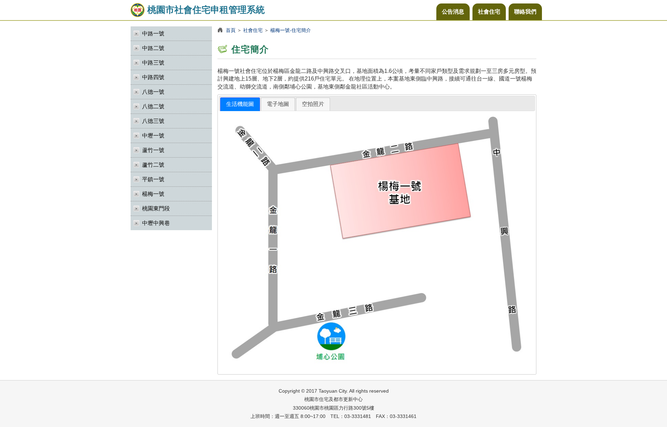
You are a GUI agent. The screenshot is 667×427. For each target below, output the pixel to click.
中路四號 (153, 77)
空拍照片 (313, 104)
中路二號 (153, 48)
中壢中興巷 (156, 223)
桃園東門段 (156, 208)
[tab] (240, 104)
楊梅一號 (153, 194)
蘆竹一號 (153, 150)
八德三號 (153, 121)
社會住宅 (489, 12)
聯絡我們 (525, 12)
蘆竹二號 (153, 165)
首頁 (231, 30)
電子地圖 (278, 104)
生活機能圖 (240, 104)
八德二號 (153, 106)
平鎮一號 (153, 179)
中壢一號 (153, 136)
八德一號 (153, 92)
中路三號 (153, 63)
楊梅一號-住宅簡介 (290, 30)
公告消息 (453, 12)
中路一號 (153, 33)
